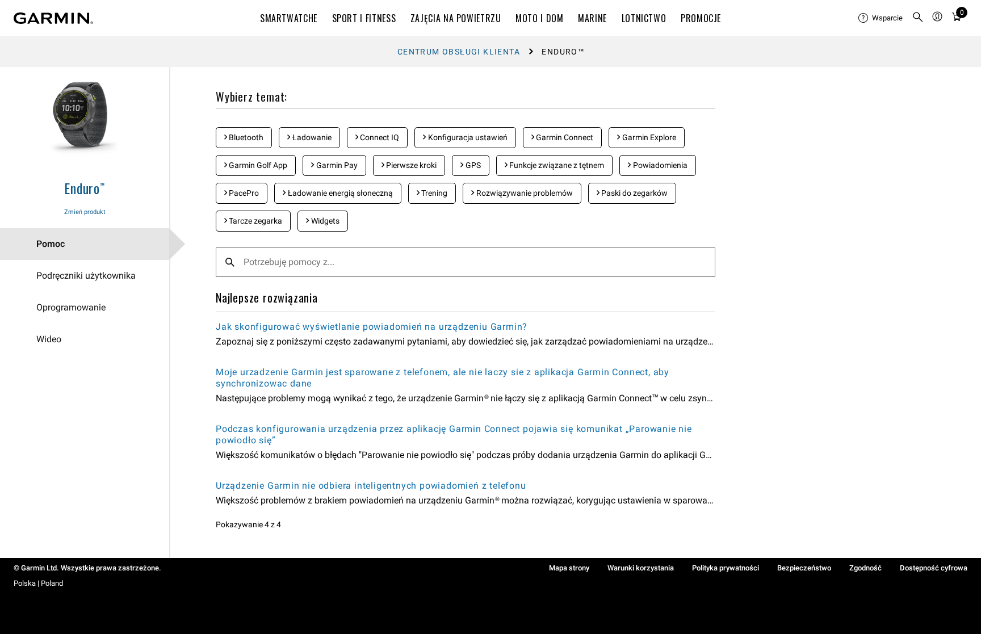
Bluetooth (245, 137)
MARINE (592, 18)
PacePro (243, 193)
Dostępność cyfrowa (933, 568)
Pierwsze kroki (410, 165)
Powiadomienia (659, 165)
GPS (472, 165)
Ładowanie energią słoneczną (339, 193)
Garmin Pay (336, 165)
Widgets (324, 220)
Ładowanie (311, 137)
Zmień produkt (85, 212)
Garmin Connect (563, 137)
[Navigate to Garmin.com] (53, 18)
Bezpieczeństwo (804, 568)
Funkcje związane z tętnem (556, 165)
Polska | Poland (38, 583)
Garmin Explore (648, 137)
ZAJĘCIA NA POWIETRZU (455, 18)
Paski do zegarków (634, 193)
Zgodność (865, 568)
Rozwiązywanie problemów (524, 193)
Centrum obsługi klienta (458, 51)
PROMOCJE (701, 18)
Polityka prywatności (725, 568)
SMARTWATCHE (288, 18)
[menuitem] (880, 18)
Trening (433, 193)
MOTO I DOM (539, 18)
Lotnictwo (644, 18)
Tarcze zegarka (254, 220)
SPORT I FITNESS (364, 18)
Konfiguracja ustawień (467, 137)
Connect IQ (378, 137)
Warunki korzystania (640, 568)
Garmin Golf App (257, 165)
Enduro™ (84, 188)
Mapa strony (569, 568)
